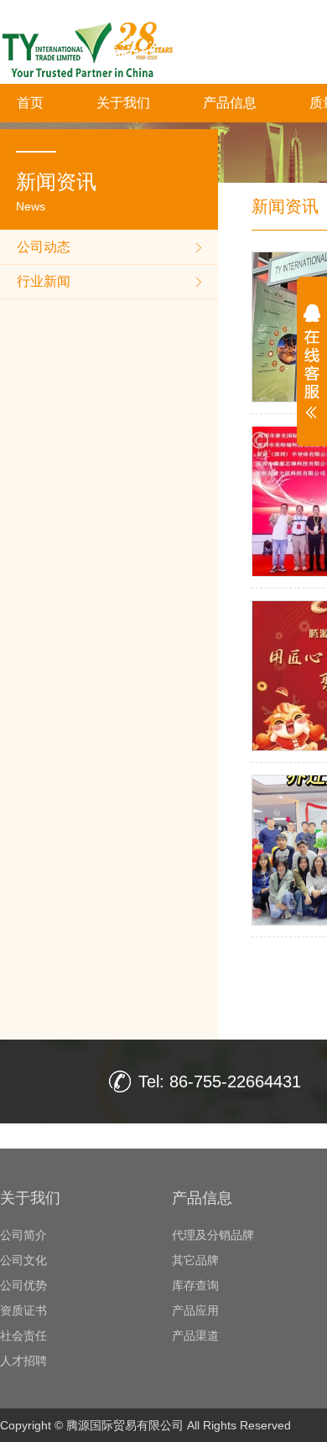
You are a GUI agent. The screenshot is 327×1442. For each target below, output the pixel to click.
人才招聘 (23, 1360)
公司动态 (43, 247)
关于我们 (123, 103)
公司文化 (23, 1260)
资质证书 (23, 1310)
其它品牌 (195, 1260)
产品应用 (195, 1310)
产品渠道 (195, 1335)
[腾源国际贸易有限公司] (119, 72)
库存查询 (195, 1285)
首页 (30, 103)
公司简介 (23, 1235)
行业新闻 (43, 281)
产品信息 (230, 103)
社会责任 (23, 1335)
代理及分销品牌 (213, 1235)
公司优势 (23, 1285)
